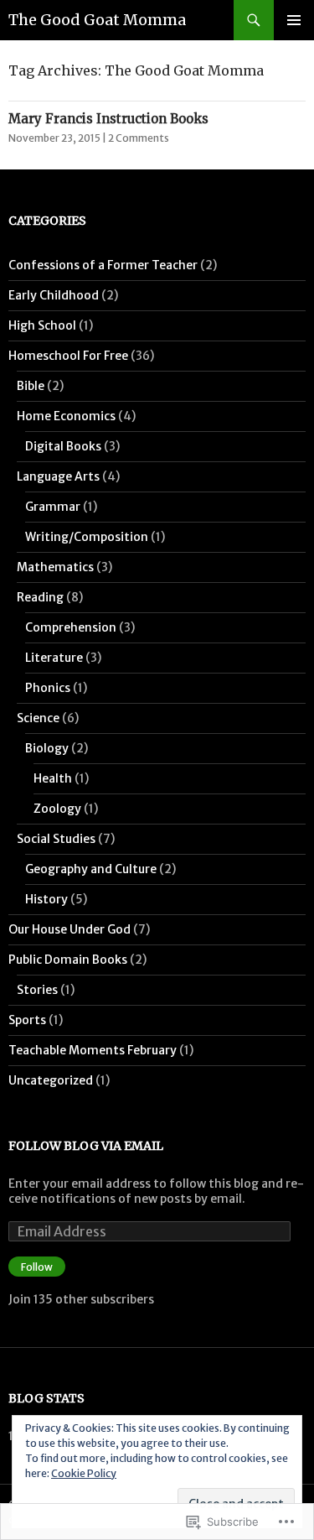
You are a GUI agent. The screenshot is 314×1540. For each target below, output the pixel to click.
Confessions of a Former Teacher (103, 265)
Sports (27, 1020)
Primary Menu (294, 20)
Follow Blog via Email (85, 1145)
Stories (37, 989)
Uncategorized (50, 1080)
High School (42, 325)
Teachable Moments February (92, 1050)
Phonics (47, 687)
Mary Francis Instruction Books (108, 119)
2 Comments (138, 138)
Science (38, 718)
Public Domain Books (67, 959)
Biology (47, 748)
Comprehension (70, 627)
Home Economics (66, 416)
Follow (37, 1267)
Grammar (52, 506)
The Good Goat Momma (97, 19)
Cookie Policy (83, 1473)
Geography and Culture (91, 869)
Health (52, 778)
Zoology (57, 808)
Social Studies (56, 838)
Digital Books (63, 446)
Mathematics (55, 567)
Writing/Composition (86, 536)
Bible (30, 385)
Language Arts (58, 476)
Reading (40, 597)
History (46, 899)
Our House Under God (69, 929)
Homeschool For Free (68, 355)
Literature (54, 657)
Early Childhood (53, 295)
